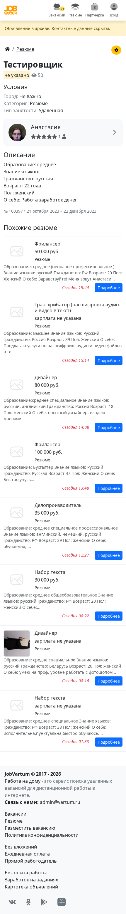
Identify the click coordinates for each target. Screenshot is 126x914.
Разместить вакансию (30, 828)
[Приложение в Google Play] (44, 902)
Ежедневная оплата (27, 854)
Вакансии (15, 814)
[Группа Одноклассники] (28, 902)
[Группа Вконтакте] (12, 902)
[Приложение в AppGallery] (61, 902)
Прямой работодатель (31, 861)
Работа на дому (22, 781)
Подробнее (109, 287)
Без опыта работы (26, 872)
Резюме (14, 821)
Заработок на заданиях (31, 879)
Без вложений (21, 847)
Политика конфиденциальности (42, 835)
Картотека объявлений (31, 886)
